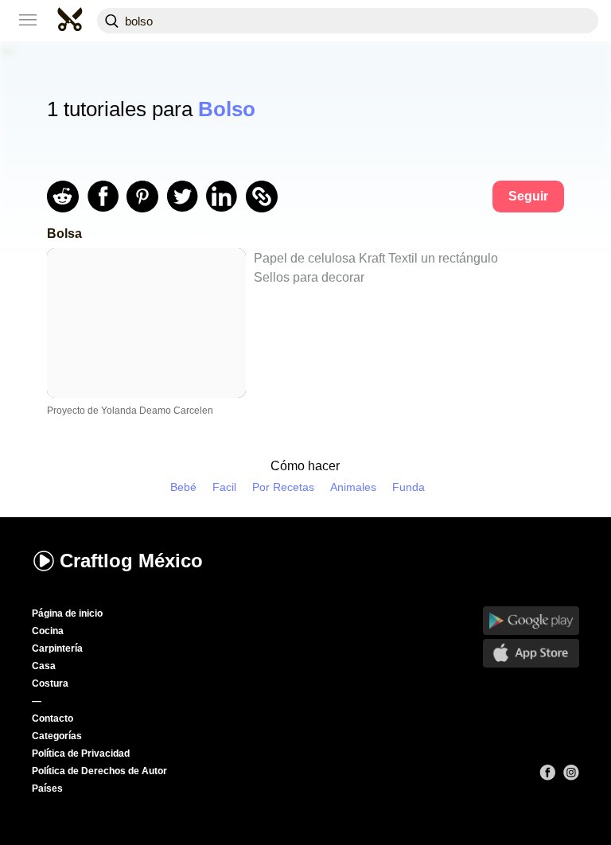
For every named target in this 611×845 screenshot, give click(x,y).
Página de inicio (67, 613)
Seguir (528, 196)
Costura (50, 683)
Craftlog (131, 560)
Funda (408, 487)
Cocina (48, 631)
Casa (44, 666)
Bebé (183, 487)
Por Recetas (283, 487)
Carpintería (57, 648)
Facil (224, 487)
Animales (353, 487)
